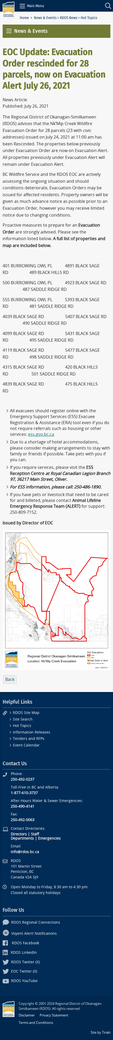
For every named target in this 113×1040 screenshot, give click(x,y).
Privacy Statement (54, 1015)
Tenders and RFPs (28, 738)
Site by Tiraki (100, 1032)
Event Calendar (26, 745)
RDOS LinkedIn (24, 952)
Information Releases (31, 732)
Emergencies (49, 838)
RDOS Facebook (25, 943)
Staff (35, 834)
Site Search (23, 719)
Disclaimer (27, 1015)
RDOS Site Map (26, 713)
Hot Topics (22, 725)
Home (24, 18)
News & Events (45, 18)
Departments (22, 838)
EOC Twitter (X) (24, 971)
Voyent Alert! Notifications (34, 933)
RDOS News (68, 18)
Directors (19, 834)
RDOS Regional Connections (35, 922)
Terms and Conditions (36, 1023)
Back (9, 679)
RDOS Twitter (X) (25, 962)
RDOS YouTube (24, 981)
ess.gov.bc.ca (41, 434)
